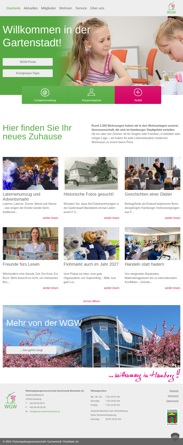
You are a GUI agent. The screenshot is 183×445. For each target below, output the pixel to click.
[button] (175, 437)
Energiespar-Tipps (27, 73)
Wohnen (65, 8)
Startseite (13, 8)
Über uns (97, 8)
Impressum (173, 396)
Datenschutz (172, 401)
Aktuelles (31, 8)
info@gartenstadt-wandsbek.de (45, 411)
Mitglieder (48, 8)
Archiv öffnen (91, 301)
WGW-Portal (28, 61)
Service (81, 8)
